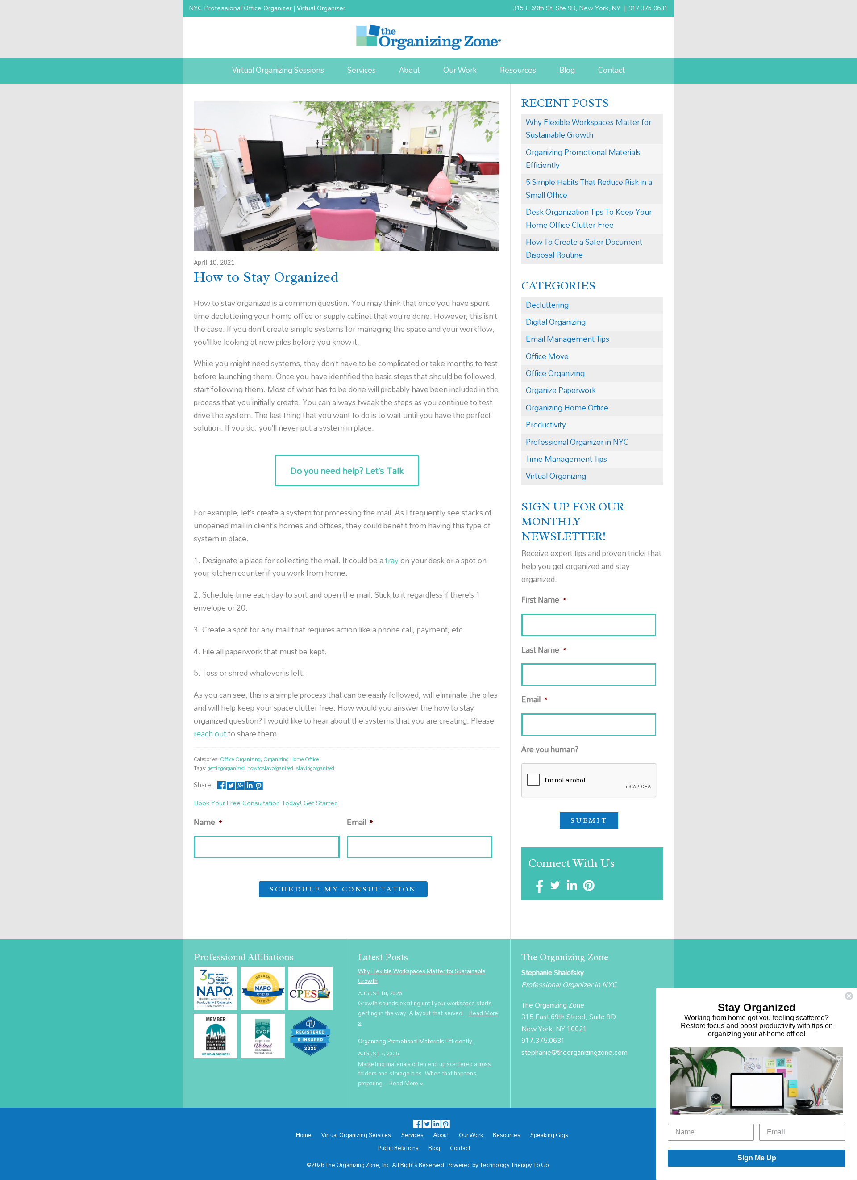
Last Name (543, 650)
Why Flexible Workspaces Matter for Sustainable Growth (588, 128)
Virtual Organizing (556, 476)
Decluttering (547, 305)
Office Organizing (240, 759)
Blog (567, 70)
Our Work (460, 70)
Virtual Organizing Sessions (278, 70)
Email (360, 822)
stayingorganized (315, 768)
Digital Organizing (556, 322)
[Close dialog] (849, 996)
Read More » (406, 1083)
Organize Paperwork (561, 390)
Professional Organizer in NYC (577, 442)
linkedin (249, 784)
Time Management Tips (566, 459)
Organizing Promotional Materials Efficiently (583, 158)
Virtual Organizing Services (356, 1135)
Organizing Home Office (291, 759)
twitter (231, 784)
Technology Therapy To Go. (515, 1165)
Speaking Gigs (549, 1135)
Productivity (546, 424)
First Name (543, 600)
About (409, 70)
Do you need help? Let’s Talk (347, 470)
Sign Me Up (756, 1158)
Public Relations (398, 1148)
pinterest (259, 784)
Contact (611, 70)
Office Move (547, 356)
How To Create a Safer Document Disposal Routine (584, 248)
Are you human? (549, 749)
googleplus (240, 784)
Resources (518, 70)
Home (304, 1135)
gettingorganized (226, 768)
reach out (210, 733)
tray (392, 560)
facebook (221, 784)
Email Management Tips (567, 339)
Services (361, 70)
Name (208, 822)
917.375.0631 (648, 7)
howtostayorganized (270, 768)
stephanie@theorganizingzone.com (574, 1052)
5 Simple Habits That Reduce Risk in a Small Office (589, 188)
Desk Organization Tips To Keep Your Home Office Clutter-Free (589, 218)
